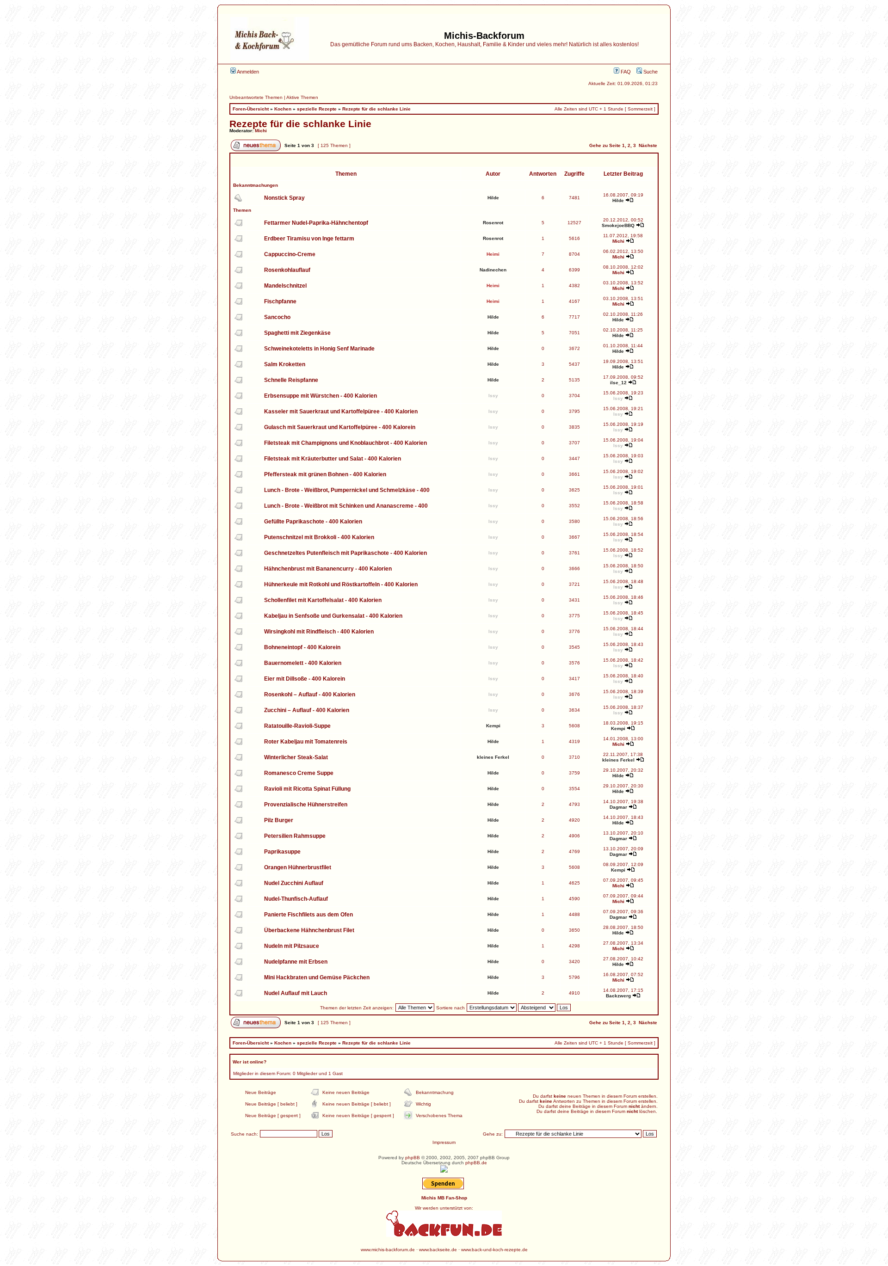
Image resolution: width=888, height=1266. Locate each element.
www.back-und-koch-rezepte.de (494, 1249)
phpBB (412, 1157)
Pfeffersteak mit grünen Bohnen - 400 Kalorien (325, 474)
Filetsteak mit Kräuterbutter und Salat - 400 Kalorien (332, 458)
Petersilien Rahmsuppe (295, 836)
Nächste (648, 145)
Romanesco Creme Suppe (298, 773)
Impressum (444, 1142)
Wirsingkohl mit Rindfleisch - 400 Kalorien (319, 631)
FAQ (625, 71)
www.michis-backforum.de (388, 1249)
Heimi (493, 254)
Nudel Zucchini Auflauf (293, 883)
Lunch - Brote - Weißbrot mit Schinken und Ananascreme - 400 (346, 506)
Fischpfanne (280, 301)
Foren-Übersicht (251, 108)
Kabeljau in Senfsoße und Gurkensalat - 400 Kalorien (333, 616)
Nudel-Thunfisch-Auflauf (296, 899)
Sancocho (277, 317)
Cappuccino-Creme (289, 254)
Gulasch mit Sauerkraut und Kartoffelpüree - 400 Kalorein (339, 427)
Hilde (493, 197)
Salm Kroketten (284, 364)
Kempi (493, 725)
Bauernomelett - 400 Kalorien (302, 663)
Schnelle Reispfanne (291, 380)
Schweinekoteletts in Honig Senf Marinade (319, 348)
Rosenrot (493, 222)
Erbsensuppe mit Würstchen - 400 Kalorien (320, 396)
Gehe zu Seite (605, 145)
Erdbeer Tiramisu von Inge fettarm (309, 238)
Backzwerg (618, 995)
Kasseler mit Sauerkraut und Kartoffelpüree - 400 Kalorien (341, 411)
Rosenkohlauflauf (287, 270)
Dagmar (618, 807)
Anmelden (247, 71)
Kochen (282, 108)
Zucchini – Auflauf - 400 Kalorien (306, 710)
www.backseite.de (438, 1249)
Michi (261, 130)
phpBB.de (476, 1162)
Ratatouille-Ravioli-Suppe (297, 726)
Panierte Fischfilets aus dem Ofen (308, 914)
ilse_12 (618, 382)
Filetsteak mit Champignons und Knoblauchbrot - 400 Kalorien (345, 443)
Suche (650, 71)
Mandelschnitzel (285, 286)
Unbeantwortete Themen (256, 97)
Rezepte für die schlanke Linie (376, 108)
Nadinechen (493, 269)
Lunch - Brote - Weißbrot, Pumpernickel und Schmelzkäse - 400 (347, 490)
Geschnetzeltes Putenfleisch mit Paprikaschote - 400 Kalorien (345, 553)
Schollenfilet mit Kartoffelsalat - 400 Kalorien (323, 600)
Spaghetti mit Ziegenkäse (297, 333)
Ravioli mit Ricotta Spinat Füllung (307, 789)
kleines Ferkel (493, 757)
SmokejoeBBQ (618, 225)
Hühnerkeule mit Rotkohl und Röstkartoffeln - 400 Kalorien (341, 584)
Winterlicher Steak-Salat (296, 757)
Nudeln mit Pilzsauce (291, 946)
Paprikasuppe (282, 851)
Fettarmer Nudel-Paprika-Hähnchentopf (316, 223)
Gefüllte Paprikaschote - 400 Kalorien (313, 521)
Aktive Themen (302, 97)
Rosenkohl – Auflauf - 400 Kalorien (309, 694)
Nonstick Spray (284, 198)
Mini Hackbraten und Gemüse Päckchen (317, 977)
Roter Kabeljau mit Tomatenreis (305, 741)
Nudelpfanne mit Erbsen (295, 962)
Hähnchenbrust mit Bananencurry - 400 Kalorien (328, 568)
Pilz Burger (278, 820)
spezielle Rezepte (317, 108)
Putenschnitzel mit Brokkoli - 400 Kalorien (319, 537)
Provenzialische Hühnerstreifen (305, 804)
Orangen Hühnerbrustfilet (297, 867)
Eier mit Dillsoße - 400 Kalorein (304, 679)
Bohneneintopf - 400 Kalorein (302, 647)
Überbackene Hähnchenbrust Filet (309, 930)
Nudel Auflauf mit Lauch (295, 993)
